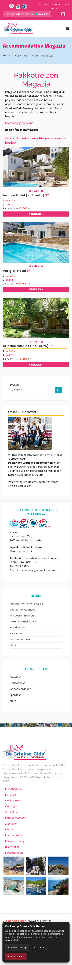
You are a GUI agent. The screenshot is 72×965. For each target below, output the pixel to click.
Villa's (13, 645)
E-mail (45, 4)
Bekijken (37, 214)
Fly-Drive (10, 795)
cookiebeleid (11, 940)
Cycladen (15, 677)
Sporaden (15, 695)
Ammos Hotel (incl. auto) (23, 195)
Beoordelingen (14, 852)
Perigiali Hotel (14, 270)
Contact (10, 829)
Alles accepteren (15, 956)
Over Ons (11, 812)
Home (6, 55)
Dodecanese (17, 683)
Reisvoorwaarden (15, 818)
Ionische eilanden (20, 689)
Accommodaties (20, 639)
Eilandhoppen (18, 627)
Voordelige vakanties (22, 609)
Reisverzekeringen (16, 841)
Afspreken (11, 823)
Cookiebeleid (13, 800)
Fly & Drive (16, 633)
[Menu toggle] (67, 28)
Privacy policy (13, 835)
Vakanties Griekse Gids (23, 621)
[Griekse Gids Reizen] (18, 28)
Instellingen (38, 947)
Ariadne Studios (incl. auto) (26, 346)
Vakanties (21, 55)
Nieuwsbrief (12, 847)
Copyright (11, 806)
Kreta (13, 701)
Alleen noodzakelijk (17, 947)
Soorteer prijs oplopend (19, 123)
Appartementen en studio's (26, 603)
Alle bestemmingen (22, 615)
